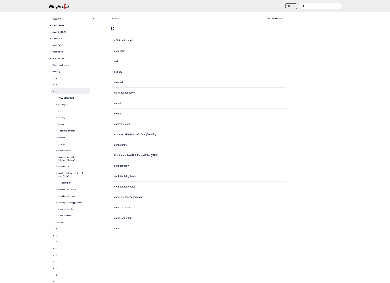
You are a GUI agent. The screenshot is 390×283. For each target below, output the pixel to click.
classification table (66, 131)
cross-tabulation (65, 216)
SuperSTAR (57, 19)
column (61, 144)
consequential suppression (70, 202)
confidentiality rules (66, 196)
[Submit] (302, 6)
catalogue (62, 104)
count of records (65, 209)
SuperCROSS (58, 38)
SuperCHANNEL (59, 32)
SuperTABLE (57, 45)
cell (59, 111)
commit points (64, 150)
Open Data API (58, 58)
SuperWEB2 (57, 52)
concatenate (63, 166)
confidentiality (64, 183)
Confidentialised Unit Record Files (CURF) (70, 174)
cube (60, 222)
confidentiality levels (67, 189)
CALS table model (66, 98)
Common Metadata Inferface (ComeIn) (66, 158)
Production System (60, 65)
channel (61, 124)
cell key (61, 117)
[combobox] (320, 6)
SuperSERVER (58, 25)
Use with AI (276, 18)
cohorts (61, 137)
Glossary (56, 71)
